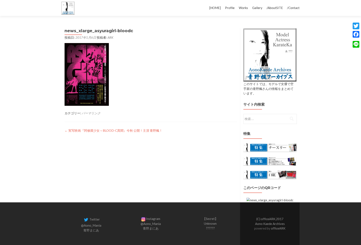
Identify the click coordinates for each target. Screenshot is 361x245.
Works (243, 8)
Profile (230, 8)
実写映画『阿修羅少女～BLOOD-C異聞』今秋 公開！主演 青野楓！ (113, 130)
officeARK (278, 228)
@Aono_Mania (91, 225)
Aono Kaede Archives (270, 224)
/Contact (293, 8)
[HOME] (215, 8)
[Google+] (356, 39)
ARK (110, 37)
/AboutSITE (275, 8)
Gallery (257, 8)
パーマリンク (91, 113)
